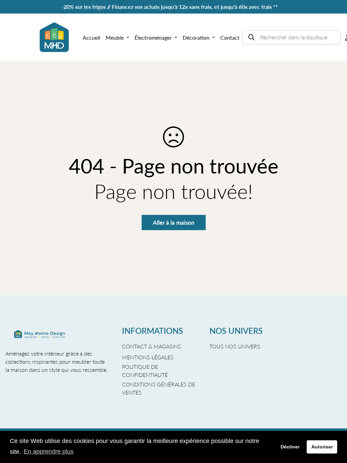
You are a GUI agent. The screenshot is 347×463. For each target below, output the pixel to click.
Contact (230, 37)
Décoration (196, 37)
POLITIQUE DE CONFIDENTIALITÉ (145, 370)
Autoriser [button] (322, 446)
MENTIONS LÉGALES (148, 357)
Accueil (91, 37)
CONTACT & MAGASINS (151, 346)
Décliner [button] (290, 446)
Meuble (115, 37)
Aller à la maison (174, 222)
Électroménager (153, 37)
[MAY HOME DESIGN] (54, 37)
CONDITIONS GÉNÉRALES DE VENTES (158, 388)
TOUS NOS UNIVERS (234, 346)
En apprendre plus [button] (49, 451)
